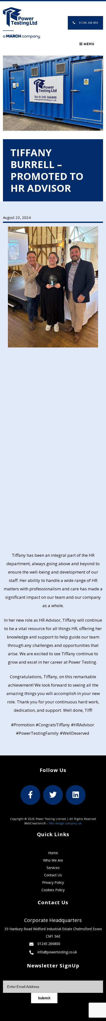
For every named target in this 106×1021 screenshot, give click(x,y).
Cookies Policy (53, 889)
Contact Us (53, 875)
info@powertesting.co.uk (57, 952)
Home (53, 852)
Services (53, 867)
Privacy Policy (53, 882)
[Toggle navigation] (86, 44)
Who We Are (53, 860)
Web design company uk (65, 823)
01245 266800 (48, 943)
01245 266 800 (88, 22)
